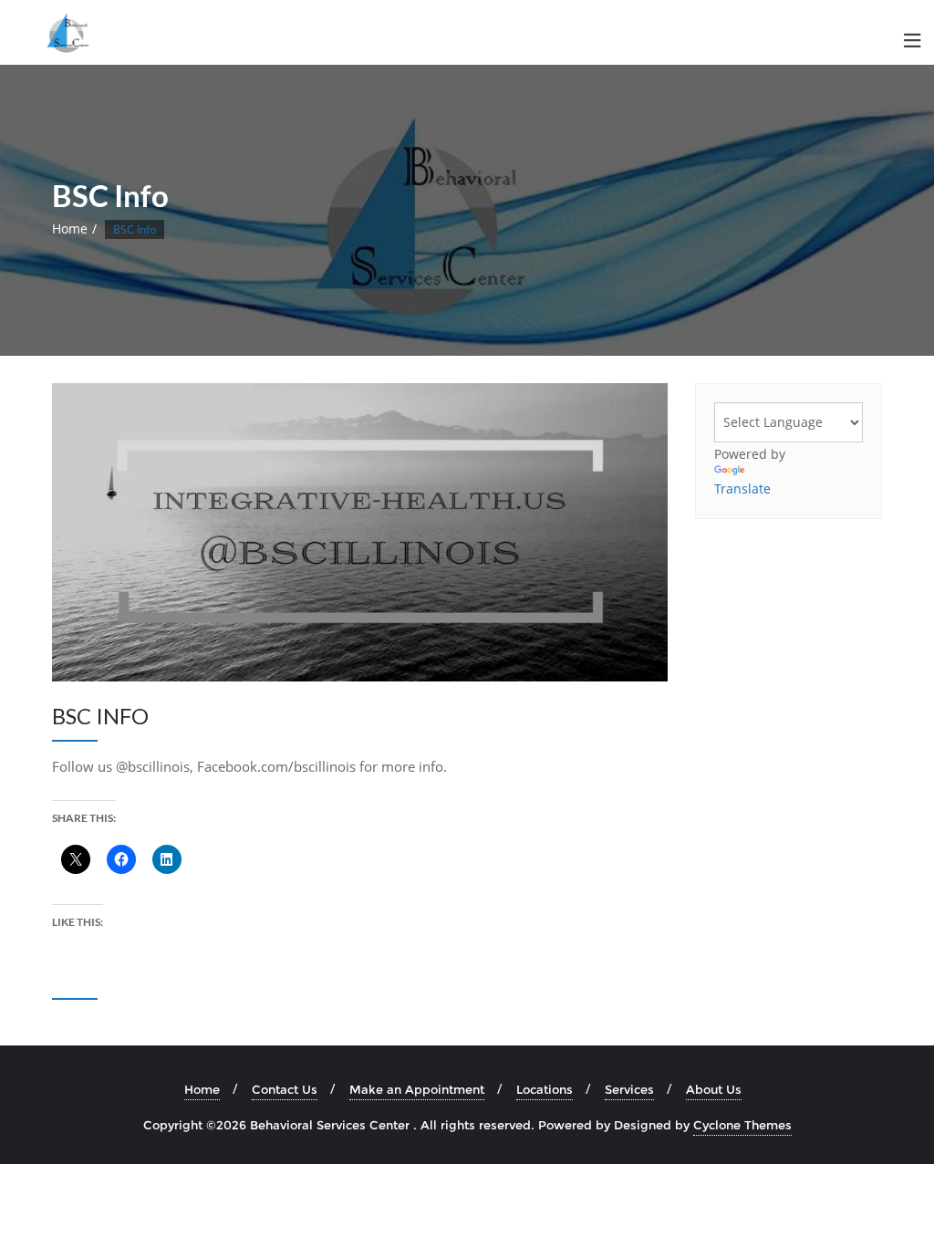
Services (629, 1089)
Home (70, 228)
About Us (714, 1089)
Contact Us (284, 1089)
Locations (544, 1089)
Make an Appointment (416, 1089)
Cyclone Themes (742, 1125)
